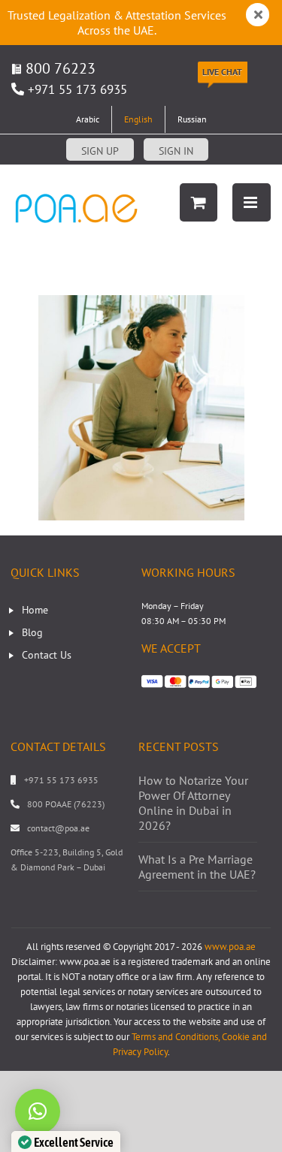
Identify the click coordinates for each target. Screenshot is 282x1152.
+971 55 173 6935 (77, 89)
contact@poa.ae (58, 828)
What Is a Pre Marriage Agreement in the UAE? (197, 867)
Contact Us (46, 655)
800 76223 (59, 68)
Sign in (176, 151)
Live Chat (222, 71)
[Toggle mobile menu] (251, 202)
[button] (37, 1111)
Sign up (100, 151)
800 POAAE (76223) (66, 804)
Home (35, 610)
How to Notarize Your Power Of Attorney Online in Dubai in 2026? (193, 803)
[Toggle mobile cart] (198, 202)
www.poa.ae (230, 946)
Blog (32, 632)
